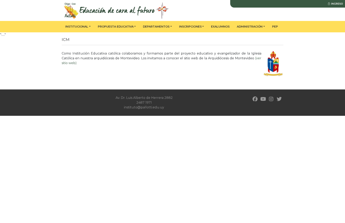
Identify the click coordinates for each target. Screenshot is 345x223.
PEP (275, 26)
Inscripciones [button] (190, 26)
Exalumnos (220, 26)
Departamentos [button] (156, 26)
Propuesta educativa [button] (116, 26)
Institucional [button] (76, 26)
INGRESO (336, 3)
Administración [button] (250, 26)
